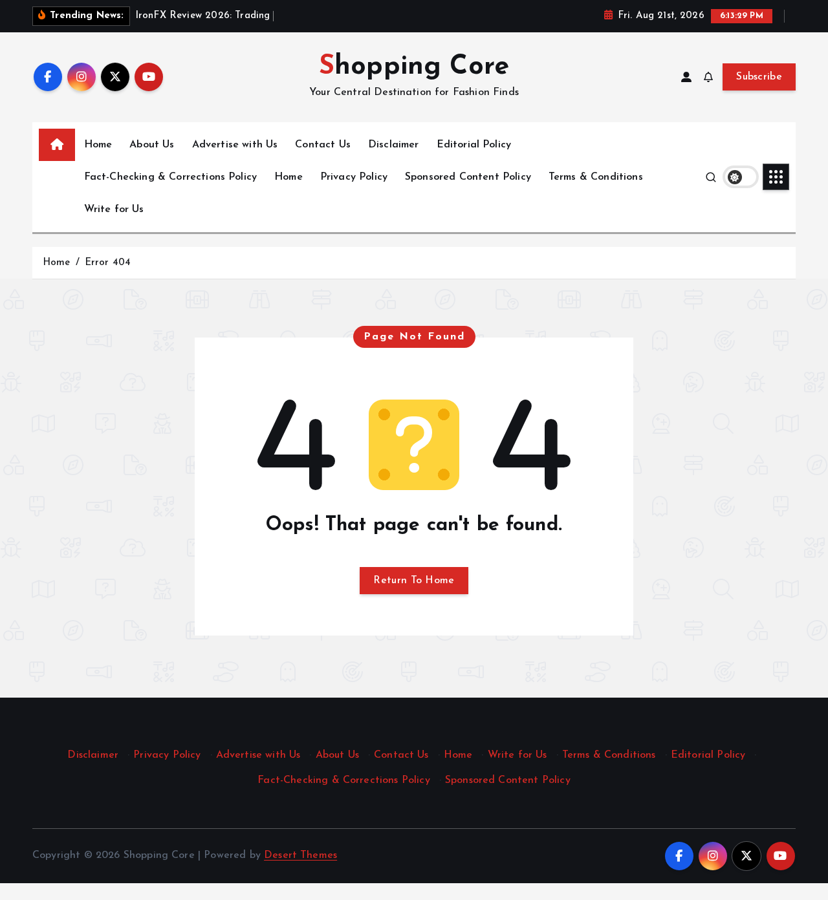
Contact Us (323, 145)
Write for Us (114, 209)
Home (98, 145)
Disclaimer (393, 145)
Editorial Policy (474, 145)
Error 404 (108, 263)
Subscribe (759, 77)
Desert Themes (300, 855)
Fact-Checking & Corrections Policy (170, 177)
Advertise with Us (235, 145)
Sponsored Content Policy (468, 177)
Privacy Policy (353, 177)
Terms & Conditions (596, 177)
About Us (151, 145)
